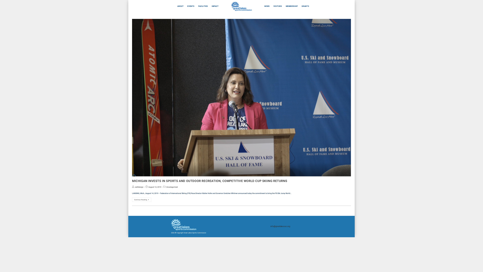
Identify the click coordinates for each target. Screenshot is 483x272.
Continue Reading (142, 199)
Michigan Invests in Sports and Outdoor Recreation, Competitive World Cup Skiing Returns (209, 181)
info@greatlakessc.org (280, 226)
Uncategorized (172, 187)
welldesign (139, 187)
